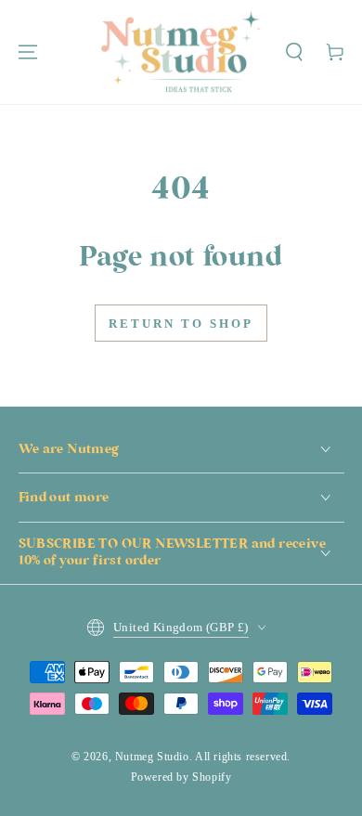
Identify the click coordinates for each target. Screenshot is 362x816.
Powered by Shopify (181, 777)
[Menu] (27, 52)
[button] (294, 52)
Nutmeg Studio (152, 756)
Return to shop (181, 323)
